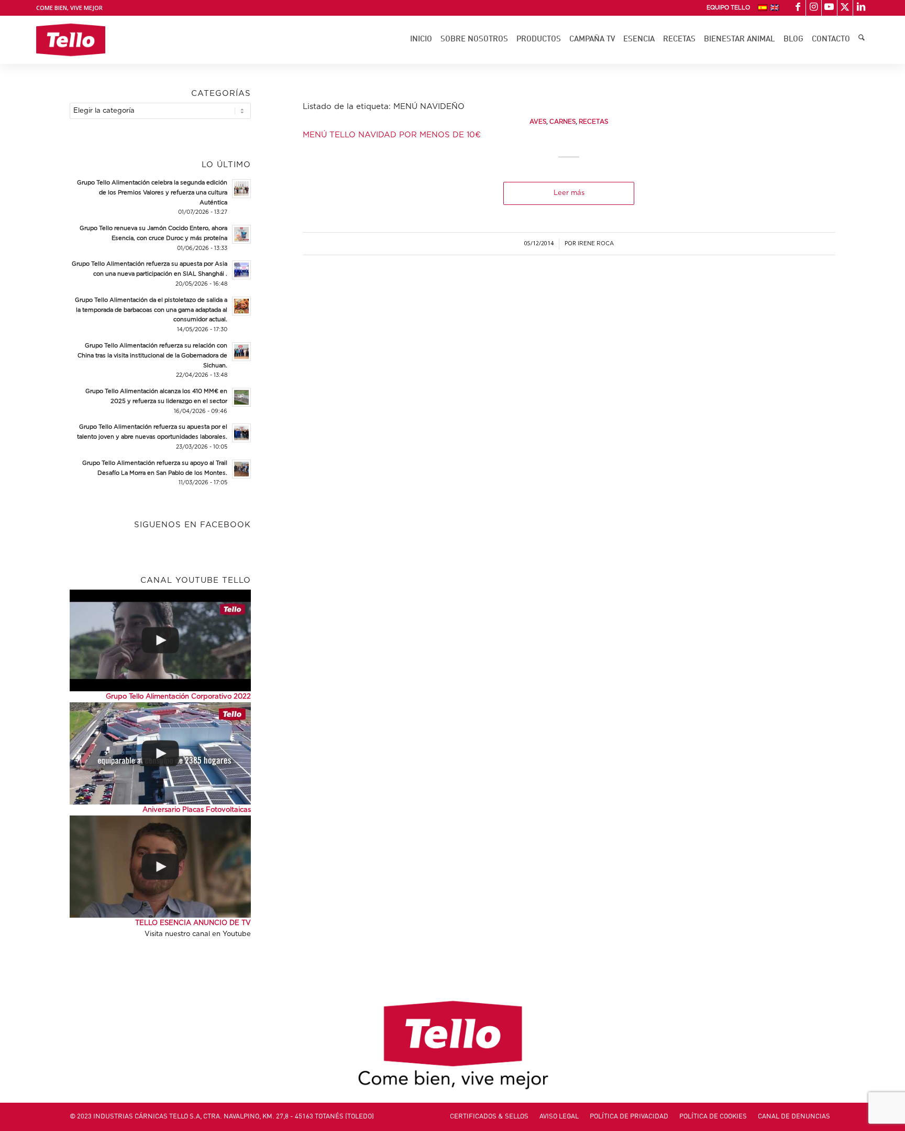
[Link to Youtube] (829, 8)
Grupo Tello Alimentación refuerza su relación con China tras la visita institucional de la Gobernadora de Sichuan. (152, 355)
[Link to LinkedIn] (861, 8)
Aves (537, 122)
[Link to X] (845, 8)
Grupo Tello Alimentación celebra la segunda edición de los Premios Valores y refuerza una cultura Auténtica (152, 192)
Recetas (593, 122)
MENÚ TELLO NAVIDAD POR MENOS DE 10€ (392, 135)
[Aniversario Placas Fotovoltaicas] (160, 753)
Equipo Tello (728, 7)
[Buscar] (861, 39)
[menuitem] (728, 7)
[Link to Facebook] (797, 8)
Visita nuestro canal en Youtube (198, 934)
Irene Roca (596, 243)
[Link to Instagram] (813, 8)
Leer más (569, 193)
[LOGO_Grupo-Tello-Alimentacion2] (70, 39)
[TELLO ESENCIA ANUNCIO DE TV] (160, 866)
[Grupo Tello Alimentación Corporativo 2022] (160, 640)
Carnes (562, 122)
